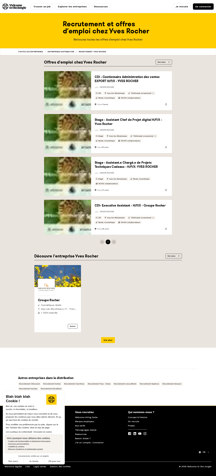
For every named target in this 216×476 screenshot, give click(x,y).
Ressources (101, 6)
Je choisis (33, 461)
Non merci (13, 461)
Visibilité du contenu (16, 447)
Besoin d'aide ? (83, 438)
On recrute (133, 421)
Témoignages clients (85, 430)
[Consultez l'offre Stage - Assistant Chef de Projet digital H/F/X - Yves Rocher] (67, 133)
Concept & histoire (137, 417)
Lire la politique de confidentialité (19, 432)
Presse (131, 425)
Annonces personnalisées (18, 444)
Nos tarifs (80, 425)
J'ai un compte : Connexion (89, 442)
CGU (27, 466)
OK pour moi (54, 461)
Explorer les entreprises (72, 6)
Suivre (73, 326)
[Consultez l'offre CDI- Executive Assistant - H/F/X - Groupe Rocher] (67, 217)
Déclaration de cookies (43, 432)
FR (204, 452)
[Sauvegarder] (166, 104)
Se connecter (203, 6)
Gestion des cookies (60, 466)
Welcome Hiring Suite (86, 417)
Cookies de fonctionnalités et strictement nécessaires (29, 441)
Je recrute (182, 6)
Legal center (40, 466)
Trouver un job (42, 6)
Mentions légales (13, 466)
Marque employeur (84, 421)
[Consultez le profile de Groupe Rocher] (57, 286)
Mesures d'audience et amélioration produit (25, 449)
